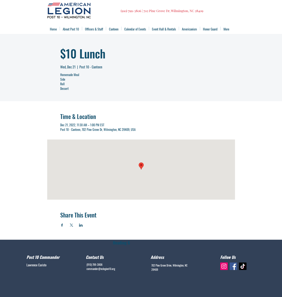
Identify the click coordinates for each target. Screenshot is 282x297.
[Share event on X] (71, 225)
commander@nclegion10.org (101, 269)
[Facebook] (233, 266)
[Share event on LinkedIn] (81, 225)
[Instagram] (224, 266)
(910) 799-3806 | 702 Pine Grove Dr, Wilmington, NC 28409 (162, 11)
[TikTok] (243, 266)
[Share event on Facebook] (62, 225)
